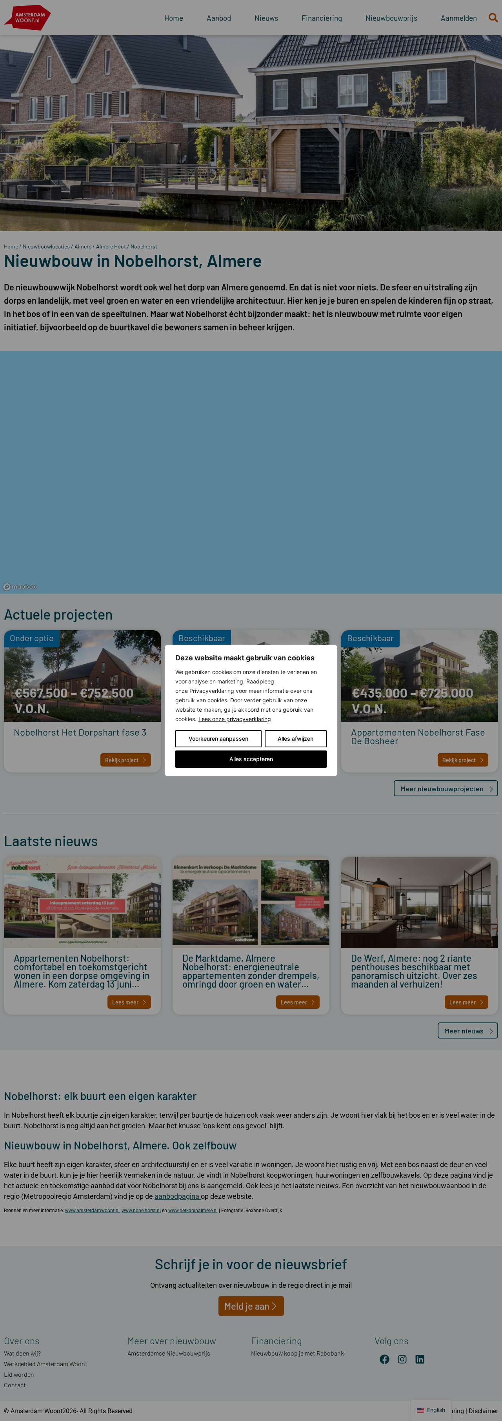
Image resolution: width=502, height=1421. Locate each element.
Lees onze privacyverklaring (234, 719)
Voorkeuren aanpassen (218, 738)
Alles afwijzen (295, 738)
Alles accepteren (251, 759)
